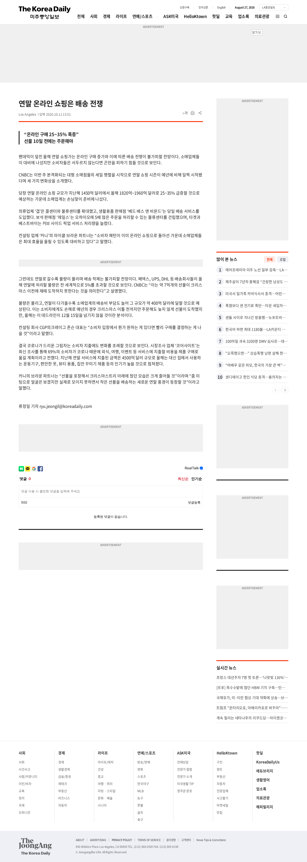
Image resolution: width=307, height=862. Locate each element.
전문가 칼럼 (184, 769)
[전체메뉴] (277, 16)
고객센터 (186, 840)
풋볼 (140, 805)
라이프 (121, 16)
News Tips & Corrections (211, 840)
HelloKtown (195, 16)
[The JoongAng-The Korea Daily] (35, 846)
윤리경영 (171, 840)
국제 (21, 805)
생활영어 (263, 779)
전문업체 (222, 791)
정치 (21, 798)
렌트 (219, 769)
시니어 (102, 805)
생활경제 (64, 769)
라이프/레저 (105, 762)
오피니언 (24, 812)
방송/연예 (143, 762)
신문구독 (184, 7)
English (221, 7)
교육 (229, 16)
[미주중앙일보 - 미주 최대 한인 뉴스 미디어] (45, 12)
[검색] (285, 16)
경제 (106, 16)
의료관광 (262, 16)
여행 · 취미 (105, 783)
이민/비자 (25, 783)
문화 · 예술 (105, 798)
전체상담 (183, 762)
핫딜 (216, 16)
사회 (94, 16)
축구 (140, 819)
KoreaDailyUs (268, 761)
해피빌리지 (264, 806)
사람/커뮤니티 (28, 776)
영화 (140, 769)
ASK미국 (170, 16)
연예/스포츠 (142, 16)
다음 (284, 390)
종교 (101, 776)
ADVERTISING (98, 840)
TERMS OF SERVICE (149, 840)
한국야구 (143, 783)
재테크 (62, 783)
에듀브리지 (264, 770)
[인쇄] (192, 113)
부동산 (62, 791)
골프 (140, 812)
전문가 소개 (184, 776)
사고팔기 (222, 798)
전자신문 (203, 7)
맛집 (219, 812)
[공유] (200, 113)
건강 (101, 769)
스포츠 (141, 776)
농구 (140, 798)
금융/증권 (64, 776)
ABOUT (80, 840)
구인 (219, 762)
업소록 (243, 16)
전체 (81, 16)
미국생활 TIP (185, 783)
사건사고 (24, 769)
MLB (140, 791)
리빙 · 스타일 (107, 791)
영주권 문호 (184, 791)
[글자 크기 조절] (185, 113)
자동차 (62, 805)
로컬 (283, 259)
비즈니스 (64, 798)
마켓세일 (222, 805)
